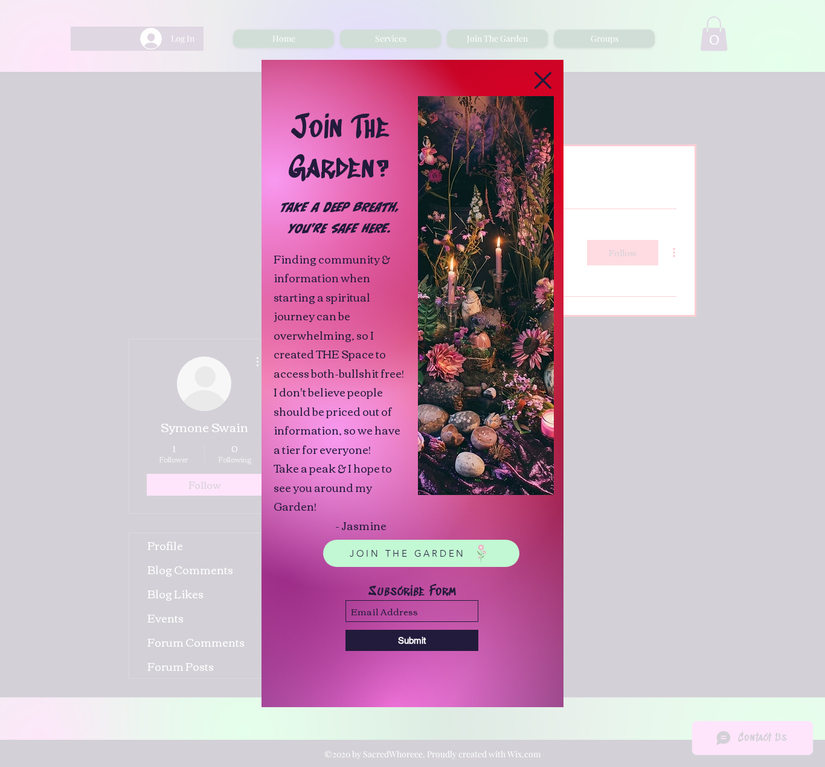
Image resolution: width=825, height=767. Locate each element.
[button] (542, 80)
